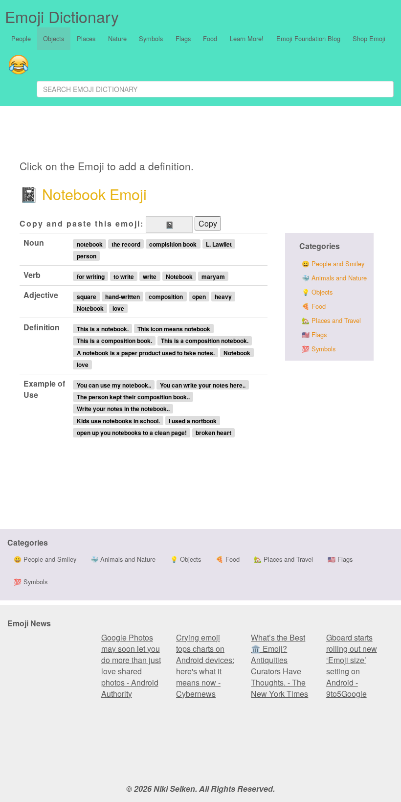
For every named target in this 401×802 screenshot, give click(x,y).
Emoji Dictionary (62, 16)
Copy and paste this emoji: (82, 223)
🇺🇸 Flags (314, 334)
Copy (208, 223)
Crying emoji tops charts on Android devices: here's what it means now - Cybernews (205, 665)
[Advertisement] (218, 134)
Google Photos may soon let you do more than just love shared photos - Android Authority (131, 665)
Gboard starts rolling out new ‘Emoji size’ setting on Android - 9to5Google (351, 665)
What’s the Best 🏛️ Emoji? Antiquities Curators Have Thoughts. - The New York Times (279, 665)
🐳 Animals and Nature (334, 277)
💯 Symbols (318, 348)
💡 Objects (317, 292)
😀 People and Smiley (333, 263)
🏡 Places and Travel (331, 320)
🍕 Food (314, 306)
